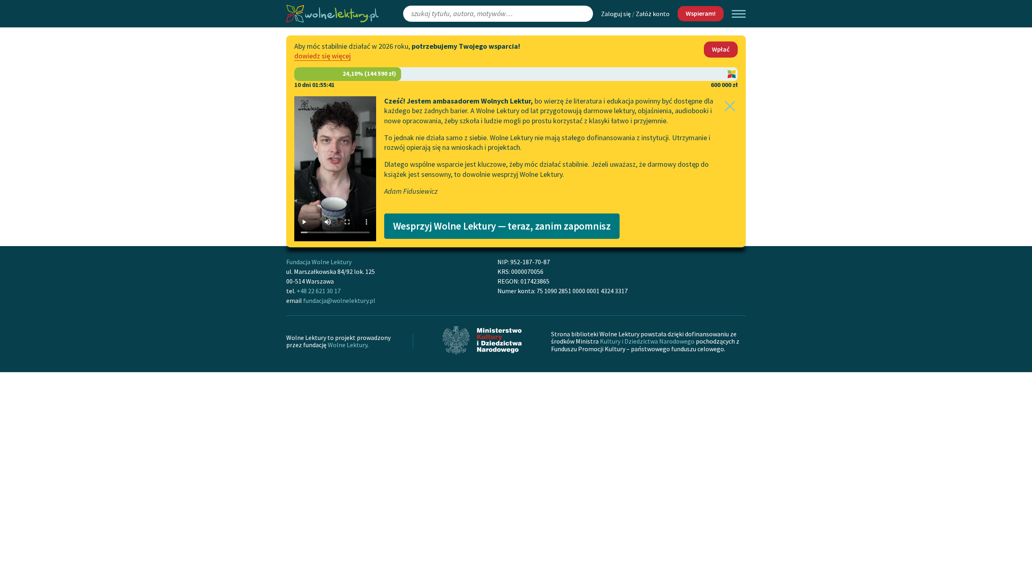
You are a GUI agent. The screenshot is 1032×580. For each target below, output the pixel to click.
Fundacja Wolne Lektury (319, 262)
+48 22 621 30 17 (319, 291)
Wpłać (721, 49)
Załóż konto (653, 14)
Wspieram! (701, 13)
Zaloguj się (616, 14)
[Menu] (739, 14)
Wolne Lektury (347, 345)
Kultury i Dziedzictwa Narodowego (647, 341)
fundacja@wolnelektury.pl (339, 300)
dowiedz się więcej (322, 55)
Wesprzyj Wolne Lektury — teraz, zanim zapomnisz (502, 226)
